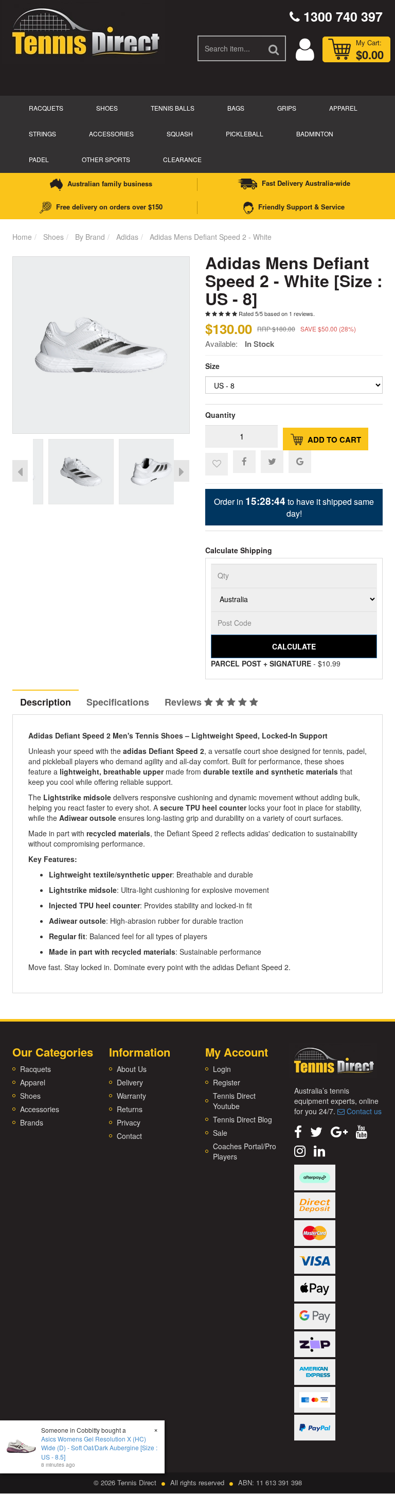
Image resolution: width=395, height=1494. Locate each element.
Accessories (111, 133)
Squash (180, 133)
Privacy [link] (128, 1122)
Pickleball (244, 133)
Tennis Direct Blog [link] (242, 1119)
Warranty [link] (131, 1096)
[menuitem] (244, 461)
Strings (42, 133)
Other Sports (106, 159)
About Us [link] (132, 1069)
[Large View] (65, 471)
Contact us (363, 1111)
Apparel (343, 107)
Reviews (184, 702)
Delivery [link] (130, 1082)
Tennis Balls (172, 107)
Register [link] (226, 1082)
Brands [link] (31, 1122)
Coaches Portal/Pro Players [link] (244, 1151)
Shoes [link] (30, 1096)
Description (45, 702)
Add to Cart (333, 439)
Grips (286, 107)
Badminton (314, 133)
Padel (39, 159)
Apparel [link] (32, 1082)
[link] (298, 1130)
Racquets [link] (35, 1069)
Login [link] (222, 1069)
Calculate (294, 646)
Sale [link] (220, 1133)
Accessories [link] (39, 1109)
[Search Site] (274, 48)
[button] (216, 464)
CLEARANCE (182, 159)
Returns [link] (129, 1109)
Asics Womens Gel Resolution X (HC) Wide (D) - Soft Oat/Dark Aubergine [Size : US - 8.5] (99, 1447)
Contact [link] (129, 1136)
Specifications (117, 702)
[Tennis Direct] (85, 31)
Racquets (46, 107)
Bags (235, 107)
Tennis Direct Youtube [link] (234, 1101)
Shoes (107, 107)
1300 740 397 (341, 16)
